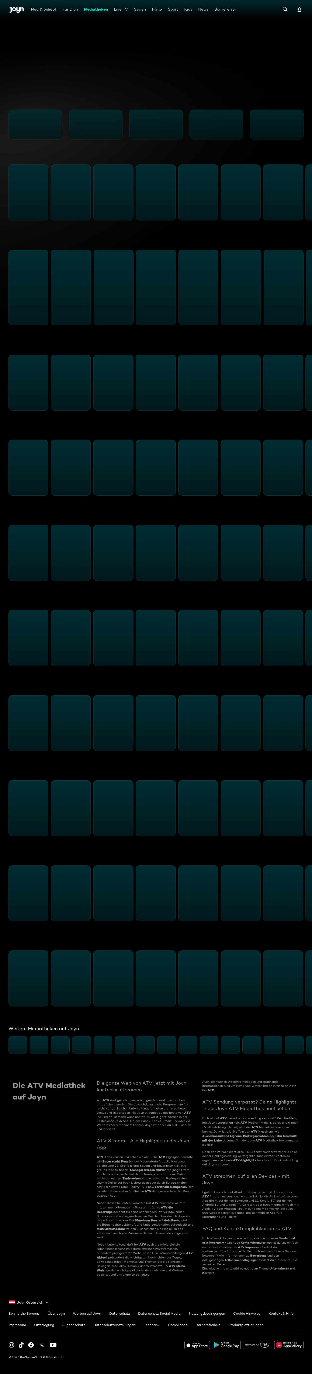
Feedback (151, 1325)
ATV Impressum (249, 1247)
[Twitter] (41, 1345)
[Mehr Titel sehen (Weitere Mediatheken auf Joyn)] (306, 1045)
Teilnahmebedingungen (241, 1260)
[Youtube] (53, 1345)
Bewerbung (258, 1255)
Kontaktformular (253, 1242)
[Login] (299, 9)
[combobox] (28, 1302)
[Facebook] (31, 1345)
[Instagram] (11, 1345)
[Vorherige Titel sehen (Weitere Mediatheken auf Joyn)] (5, 1045)
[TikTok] (21, 1345)
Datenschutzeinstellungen (114, 1325)
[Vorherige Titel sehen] (5, 124)
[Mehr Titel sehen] (306, 124)
